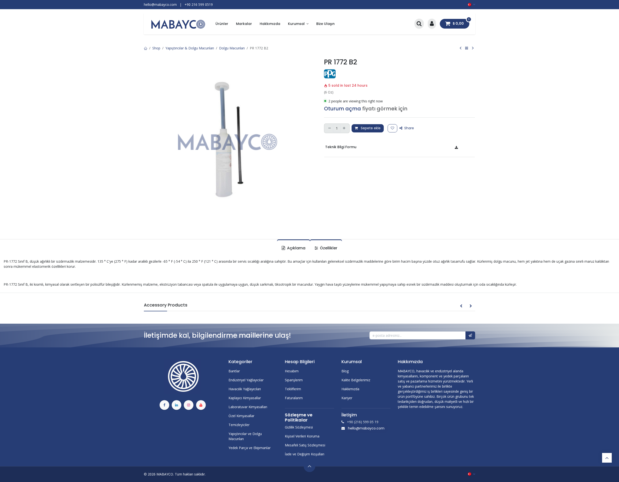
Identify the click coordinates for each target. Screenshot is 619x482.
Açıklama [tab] (295, 248)
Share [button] (408, 128)
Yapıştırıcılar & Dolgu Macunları (189, 48)
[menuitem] (222, 23)
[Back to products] (467, 48)
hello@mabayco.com (366, 428)
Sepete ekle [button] (370, 128)
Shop (156, 48)
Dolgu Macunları (232, 48)
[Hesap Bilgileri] (432, 24)
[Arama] (419, 24)
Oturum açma (342, 108)
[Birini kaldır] (329, 128)
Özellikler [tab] (328, 248)
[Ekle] (344, 128)
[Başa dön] (607, 458)
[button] (461, 306)
